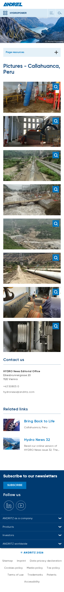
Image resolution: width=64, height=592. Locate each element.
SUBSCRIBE (14, 485)
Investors (8, 535)
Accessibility (32, 582)
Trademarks (35, 575)
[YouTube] (20, 505)
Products (8, 527)
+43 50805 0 (11, 386)
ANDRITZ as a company (18, 518)
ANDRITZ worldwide (15, 544)
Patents (51, 575)
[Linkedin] (8, 505)
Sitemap (7, 561)
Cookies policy (13, 568)
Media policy (35, 568)
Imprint (21, 561)
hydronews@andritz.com (18, 392)
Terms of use (16, 575)
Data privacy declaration (46, 561)
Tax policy (53, 568)
